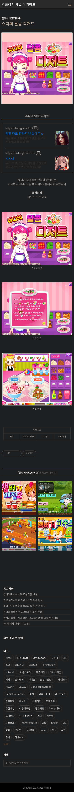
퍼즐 (40, 715)
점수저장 (39, 708)
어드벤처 (10, 686)
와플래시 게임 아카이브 (18, 4)
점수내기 (19, 679)
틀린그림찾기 (49, 665)
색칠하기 (36, 701)
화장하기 (50, 701)
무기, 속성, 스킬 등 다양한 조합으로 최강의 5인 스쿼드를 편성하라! (25, 165)
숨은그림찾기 (47, 679)
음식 (54, 730)
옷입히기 (30, 730)
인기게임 (10, 701)
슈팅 (8, 665)
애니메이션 (55, 672)
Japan (43, 730)
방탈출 (54, 723)
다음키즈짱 (24, 708)
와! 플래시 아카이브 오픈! (16, 623)
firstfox (23, 701)
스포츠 (22, 686)
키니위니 (19, 665)
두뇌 (8, 737)
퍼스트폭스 (60, 694)
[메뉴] (70, 4)
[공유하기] (13, 453)
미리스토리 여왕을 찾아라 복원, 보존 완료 (24, 606)
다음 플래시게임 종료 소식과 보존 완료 (23, 600)
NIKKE (9, 158)
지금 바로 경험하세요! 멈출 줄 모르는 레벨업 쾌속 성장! (25, 140)
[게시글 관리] (17, 453)
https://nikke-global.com (20, 153)
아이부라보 (54, 708)
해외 (8, 679)
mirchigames (29, 723)
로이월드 (10, 715)
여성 (65, 657)
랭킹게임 (40, 672)
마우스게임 (25, 672)
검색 (67, 763)
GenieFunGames (15, 694)
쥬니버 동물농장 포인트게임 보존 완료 (22, 612)
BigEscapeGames (41, 686)
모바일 (18, 730)
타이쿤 (32, 679)
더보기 (6, 743)
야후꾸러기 (44, 694)
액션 (31, 694)
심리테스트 (22, 657)
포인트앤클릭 (39, 657)
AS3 (63, 730)
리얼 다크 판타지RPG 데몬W (24, 133)
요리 (65, 723)
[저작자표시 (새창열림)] (37, 453)
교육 (44, 723)
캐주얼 (50, 715)
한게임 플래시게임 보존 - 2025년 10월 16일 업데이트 (30, 617)
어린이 (9, 657)
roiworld (10, 672)
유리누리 (33, 665)
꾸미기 (54, 657)
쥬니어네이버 (26, 715)
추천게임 (10, 708)
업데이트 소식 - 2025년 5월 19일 (20, 594)
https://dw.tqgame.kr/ (18, 128)
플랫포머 (62, 679)
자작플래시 (11, 723)
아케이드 (19, 737)
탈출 (8, 730)
